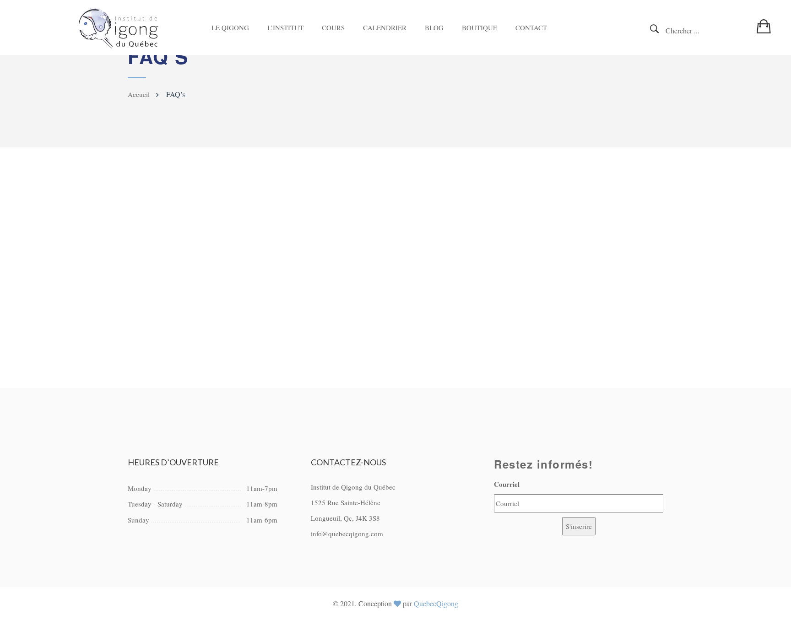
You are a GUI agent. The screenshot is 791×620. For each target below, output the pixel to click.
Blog (434, 27)
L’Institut (285, 27)
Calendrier (384, 27)
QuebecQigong (436, 603)
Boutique (479, 27)
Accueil (139, 94)
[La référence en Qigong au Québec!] (118, 28)
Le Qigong (230, 27)
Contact (531, 27)
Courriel (507, 484)
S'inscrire (579, 526)
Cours (333, 27)
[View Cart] (765, 21)
